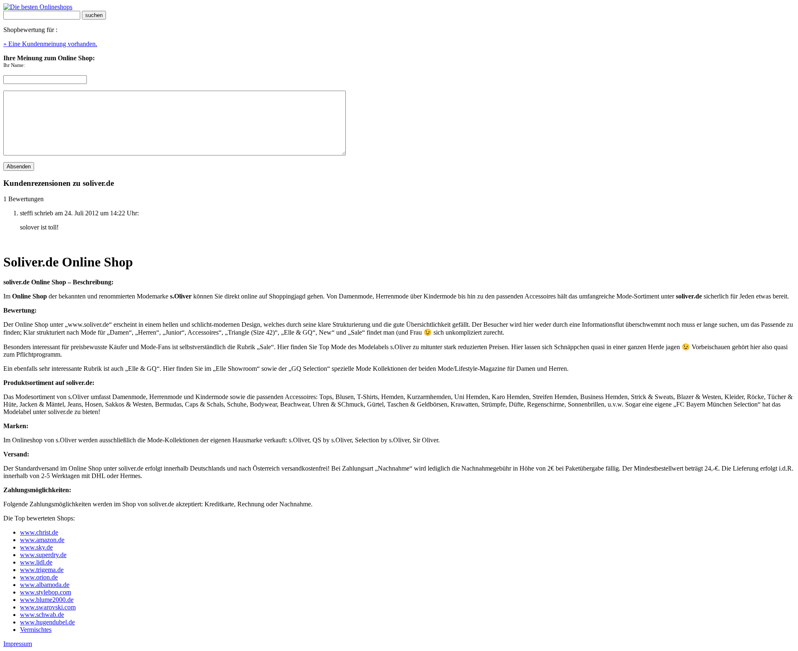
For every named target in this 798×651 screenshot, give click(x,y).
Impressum (17, 643)
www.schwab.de (42, 614)
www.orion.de (39, 577)
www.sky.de (36, 547)
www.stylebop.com (45, 592)
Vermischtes (36, 629)
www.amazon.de (42, 539)
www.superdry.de (43, 554)
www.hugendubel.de (47, 622)
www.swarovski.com (48, 607)
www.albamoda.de (44, 584)
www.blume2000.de (47, 599)
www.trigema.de (42, 569)
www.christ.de (39, 532)
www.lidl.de (36, 562)
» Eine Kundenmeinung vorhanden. (50, 43)
